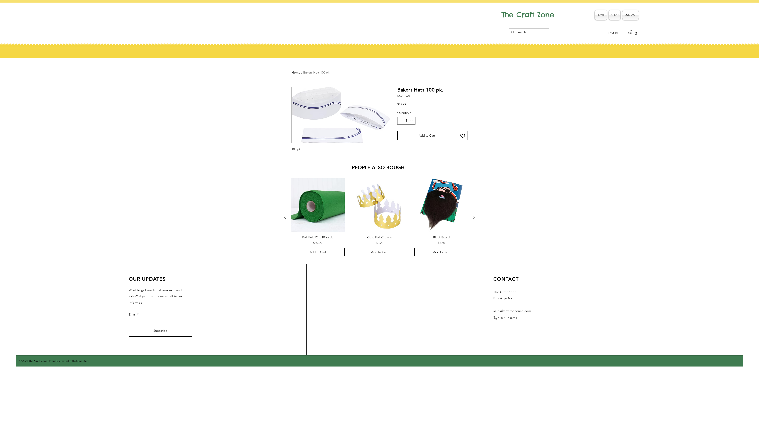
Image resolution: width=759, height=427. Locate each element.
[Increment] (412, 120)
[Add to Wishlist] (462, 135)
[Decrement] (400, 120)
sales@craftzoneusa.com (512, 311)
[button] (634, 32)
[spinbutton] (406, 120)
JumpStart (82, 361)
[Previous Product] (285, 217)
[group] (379, 217)
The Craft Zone (527, 14)
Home (296, 72)
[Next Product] (474, 217)
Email (132, 314)
